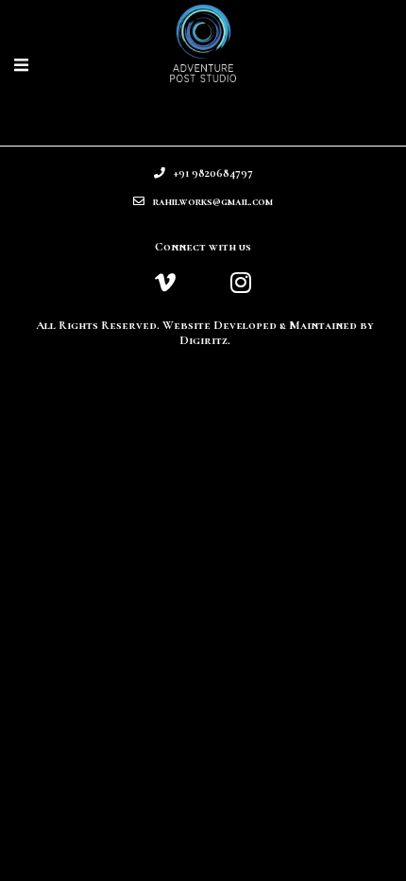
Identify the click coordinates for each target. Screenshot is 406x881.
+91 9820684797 (209, 173)
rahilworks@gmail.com (208, 201)
